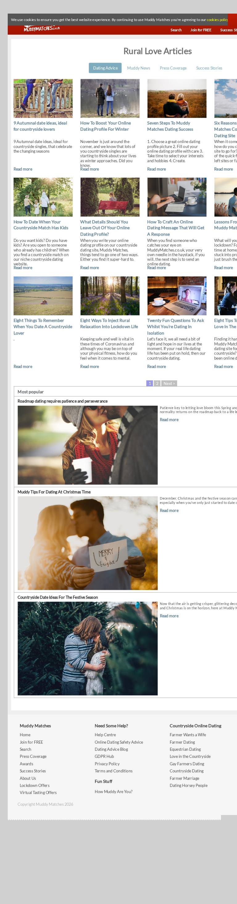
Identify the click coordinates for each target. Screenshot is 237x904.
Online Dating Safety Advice (119, 742)
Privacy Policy (107, 763)
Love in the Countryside (190, 756)
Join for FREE (31, 742)
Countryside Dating (187, 771)
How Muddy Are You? (113, 791)
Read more (23, 169)
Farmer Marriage (184, 778)
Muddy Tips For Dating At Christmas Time (54, 491)
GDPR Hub (104, 756)
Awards (26, 763)
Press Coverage (173, 67)
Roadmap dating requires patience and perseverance (63, 401)
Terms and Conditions (113, 771)
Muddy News (138, 67)
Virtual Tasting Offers (38, 792)
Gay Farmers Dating (187, 763)
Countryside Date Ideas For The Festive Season (58, 597)
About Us (28, 778)
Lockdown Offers (34, 785)
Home (25, 735)
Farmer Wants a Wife (188, 735)
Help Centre (105, 735)
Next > (169, 383)
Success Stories (209, 67)
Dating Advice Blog (111, 749)
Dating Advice (105, 67)
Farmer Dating (182, 742)
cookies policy (217, 20)
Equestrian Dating (185, 749)
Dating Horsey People (188, 785)
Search (25, 749)
